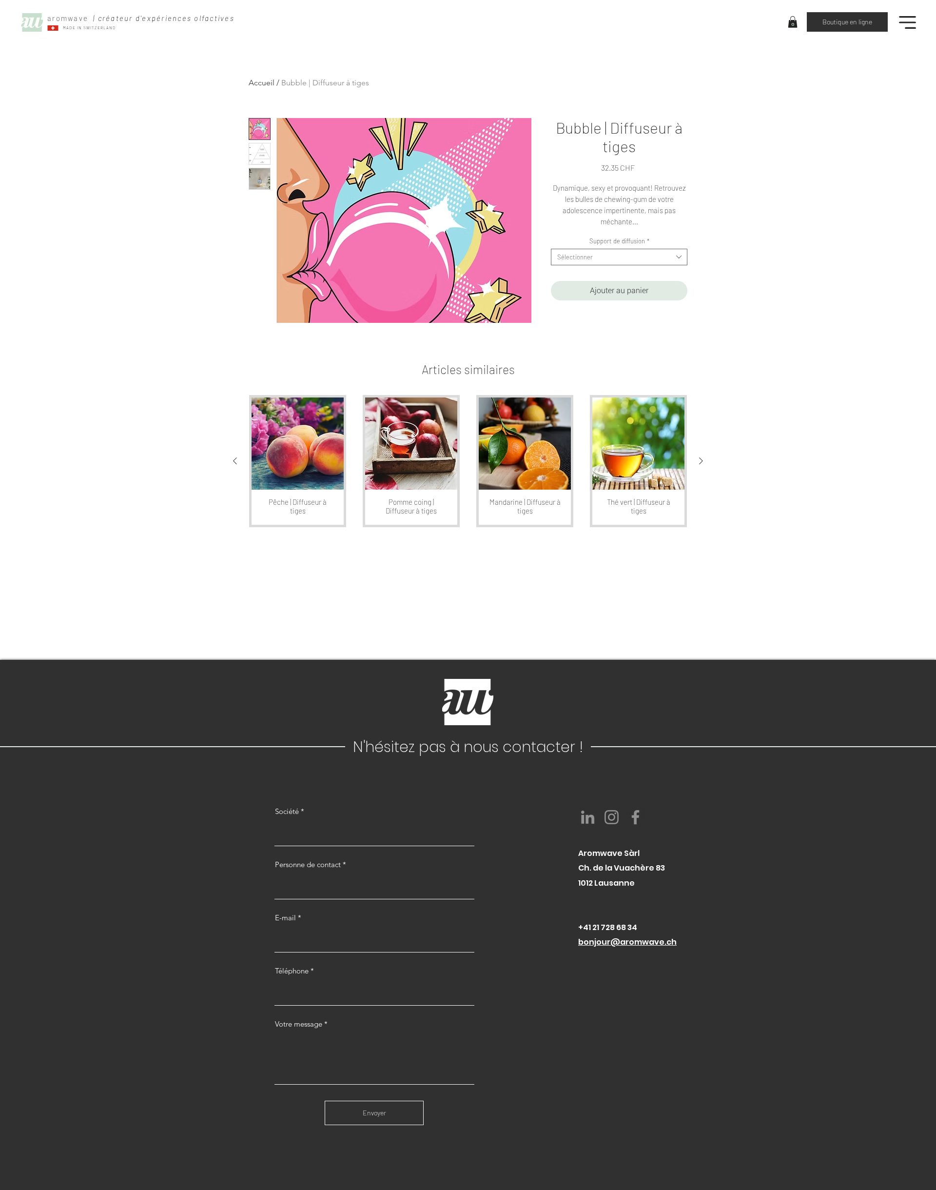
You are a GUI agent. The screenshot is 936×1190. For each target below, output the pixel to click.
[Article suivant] (701, 461)
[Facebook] (635, 817)
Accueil (261, 82)
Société (287, 811)
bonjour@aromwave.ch (627, 942)
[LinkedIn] (587, 817)
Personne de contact (308, 864)
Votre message (298, 1024)
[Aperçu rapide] (298, 443)
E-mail (285, 917)
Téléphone (292, 970)
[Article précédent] (235, 461)
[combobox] (619, 257)
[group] (468, 461)
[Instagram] (611, 817)
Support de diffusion (619, 241)
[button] (793, 22)
